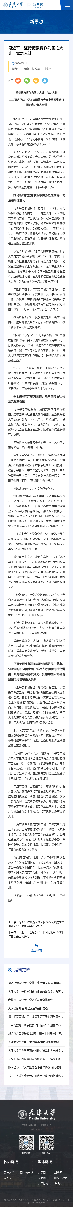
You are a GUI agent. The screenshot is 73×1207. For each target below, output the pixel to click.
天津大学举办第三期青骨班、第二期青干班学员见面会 (36, 1050)
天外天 (8, 1178)
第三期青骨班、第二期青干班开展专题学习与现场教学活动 (36, 1016)
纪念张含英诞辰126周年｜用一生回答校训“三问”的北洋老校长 (36, 1033)
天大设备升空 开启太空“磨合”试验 (28, 1008)
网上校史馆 (26, 1172)
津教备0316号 (57, 1199)
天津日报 (43, 1183)
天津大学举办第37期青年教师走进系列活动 (33, 1042)
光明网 (42, 1178)
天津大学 (9, 1172)
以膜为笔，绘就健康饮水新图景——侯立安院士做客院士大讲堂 (36, 1059)
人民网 (42, 1172)
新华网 (58, 1172)
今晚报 (58, 1183)
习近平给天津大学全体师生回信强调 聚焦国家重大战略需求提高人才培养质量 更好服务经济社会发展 (36, 982)
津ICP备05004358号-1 (39, 1199)
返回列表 (36, 950)
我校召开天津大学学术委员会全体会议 (30, 999)
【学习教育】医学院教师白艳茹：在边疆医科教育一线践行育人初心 (36, 1025)
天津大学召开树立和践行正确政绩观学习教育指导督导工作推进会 (36, 991)
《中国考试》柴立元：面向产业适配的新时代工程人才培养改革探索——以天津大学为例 (36, 1075)
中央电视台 (60, 1178)
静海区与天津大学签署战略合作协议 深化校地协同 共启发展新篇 (36, 1067)
